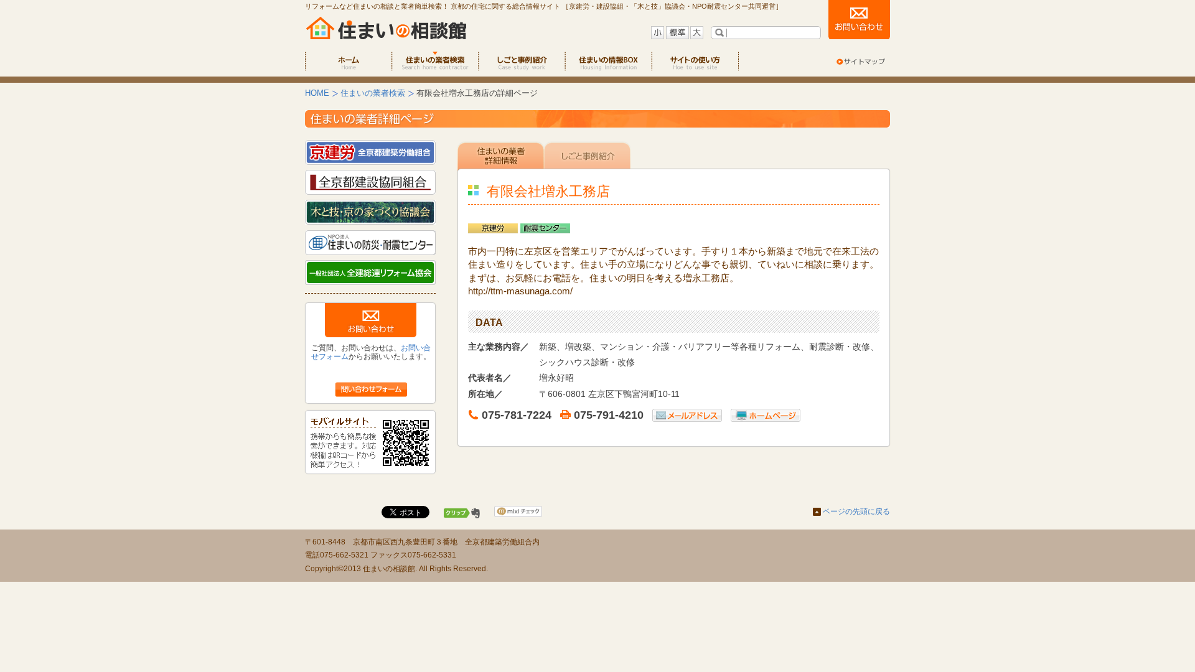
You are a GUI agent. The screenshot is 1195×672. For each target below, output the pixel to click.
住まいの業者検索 (372, 93)
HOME (317, 93)
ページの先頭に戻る (856, 511)
